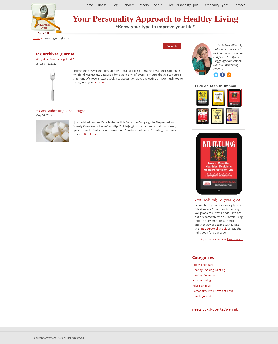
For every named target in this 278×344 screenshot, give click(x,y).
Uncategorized (201, 296)
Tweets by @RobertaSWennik (214, 309)
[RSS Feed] (229, 75)
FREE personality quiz (213, 228)
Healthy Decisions (203, 275)
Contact (239, 5)
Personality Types (216, 5)
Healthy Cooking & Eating (208, 270)
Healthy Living (201, 280)
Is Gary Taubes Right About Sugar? (61, 111)
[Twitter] (215, 75)
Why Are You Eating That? (55, 59)
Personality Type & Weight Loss (212, 291)
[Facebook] (222, 75)
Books (102, 5)
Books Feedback (202, 265)
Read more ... (235, 239)
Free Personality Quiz (182, 5)
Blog (114, 5)
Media (144, 5)
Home (88, 5)
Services (129, 5)
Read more (102, 82)
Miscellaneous (201, 285)
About (158, 5)
